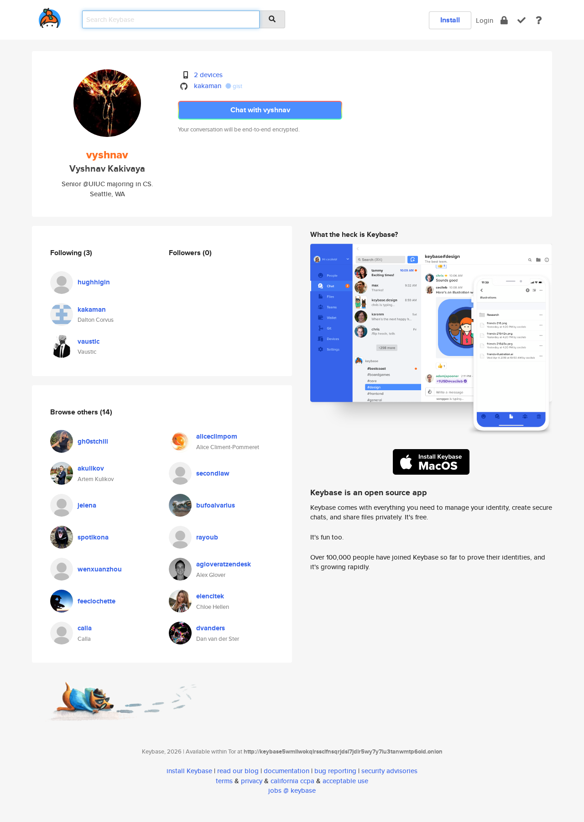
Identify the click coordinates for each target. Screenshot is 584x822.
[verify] (521, 20)
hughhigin (94, 282)
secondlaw (212, 473)
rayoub (207, 537)
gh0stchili (93, 441)
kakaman (207, 85)
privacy (251, 780)
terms (224, 780)
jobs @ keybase (292, 790)
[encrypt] (504, 20)
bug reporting (335, 770)
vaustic (88, 341)
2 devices (208, 74)
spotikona (93, 537)
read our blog (238, 770)
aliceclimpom (216, 436)
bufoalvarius (215, 505)
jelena (87, 505)
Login (484, 20)
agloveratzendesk (223, 564)
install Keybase (189, 770)
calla (85, 628)
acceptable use (345, 780)
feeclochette (96, 601)
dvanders (210, 628)
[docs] (539, 20)
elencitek (210, 596)
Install (450, 20)
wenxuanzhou (100, 569)
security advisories (389, 770)
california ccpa (292, 780)
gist (236, 86)
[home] (50, 16)
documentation (286, 770)
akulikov (91, 468)
